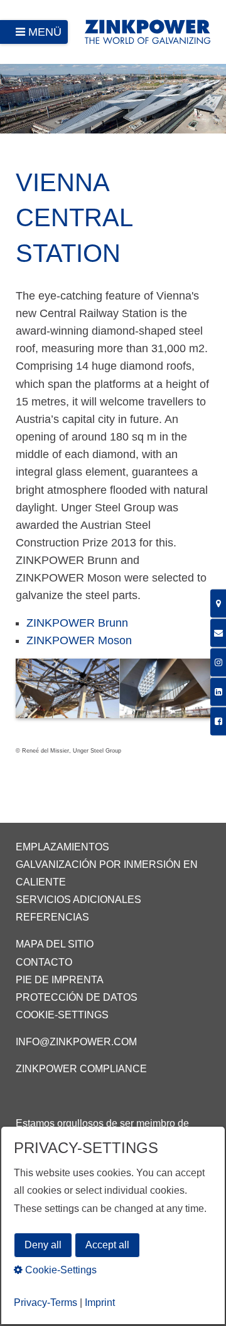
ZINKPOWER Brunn (77, 623)
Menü (45, 32)
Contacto (44, 962)
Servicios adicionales (78, 899)
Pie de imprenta (60, 979)
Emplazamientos (62, 847)
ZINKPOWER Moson (79, 640)
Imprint (100, 1302)
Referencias (52, 917)
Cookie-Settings (62, 1015)
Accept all (107, 1245)
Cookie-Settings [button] (60, 1270)
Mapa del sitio (55, 944)
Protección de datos (76, 997)
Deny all (43, 1245)
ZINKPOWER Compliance (81, 1068)
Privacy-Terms (45, 1302)
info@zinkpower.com (76, 1041)
